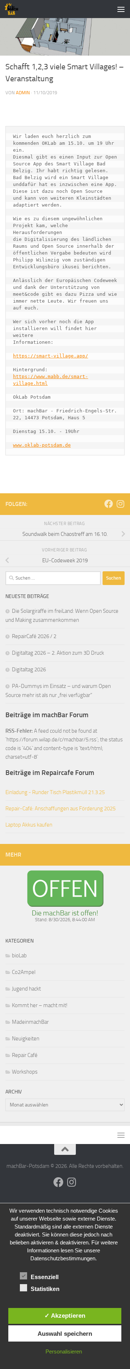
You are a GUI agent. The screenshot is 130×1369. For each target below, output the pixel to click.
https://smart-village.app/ (50, 356)
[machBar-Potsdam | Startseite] (14, 9)
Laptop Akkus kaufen (28, 825)
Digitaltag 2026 (29, 669)
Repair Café (25, 1055)
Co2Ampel (23, 972)
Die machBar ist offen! (65, 913)
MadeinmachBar (30, 1022)
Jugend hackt (26, 988)
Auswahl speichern (65, 1333)
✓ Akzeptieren (64, 1315)
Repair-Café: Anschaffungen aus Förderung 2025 (60, 808)
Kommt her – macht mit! (40, 1005)
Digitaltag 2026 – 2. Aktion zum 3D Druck (58, 653)
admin (23, 92)
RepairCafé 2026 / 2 (34, 636)
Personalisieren (64, 1351)
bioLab (19, 955)
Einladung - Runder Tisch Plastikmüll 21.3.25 (55, 792)
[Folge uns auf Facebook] (108, 503)
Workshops (25, 1072)
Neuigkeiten (25, 1038)
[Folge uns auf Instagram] (120, 503)
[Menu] (121, 9)
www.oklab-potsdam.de (42, 445)
